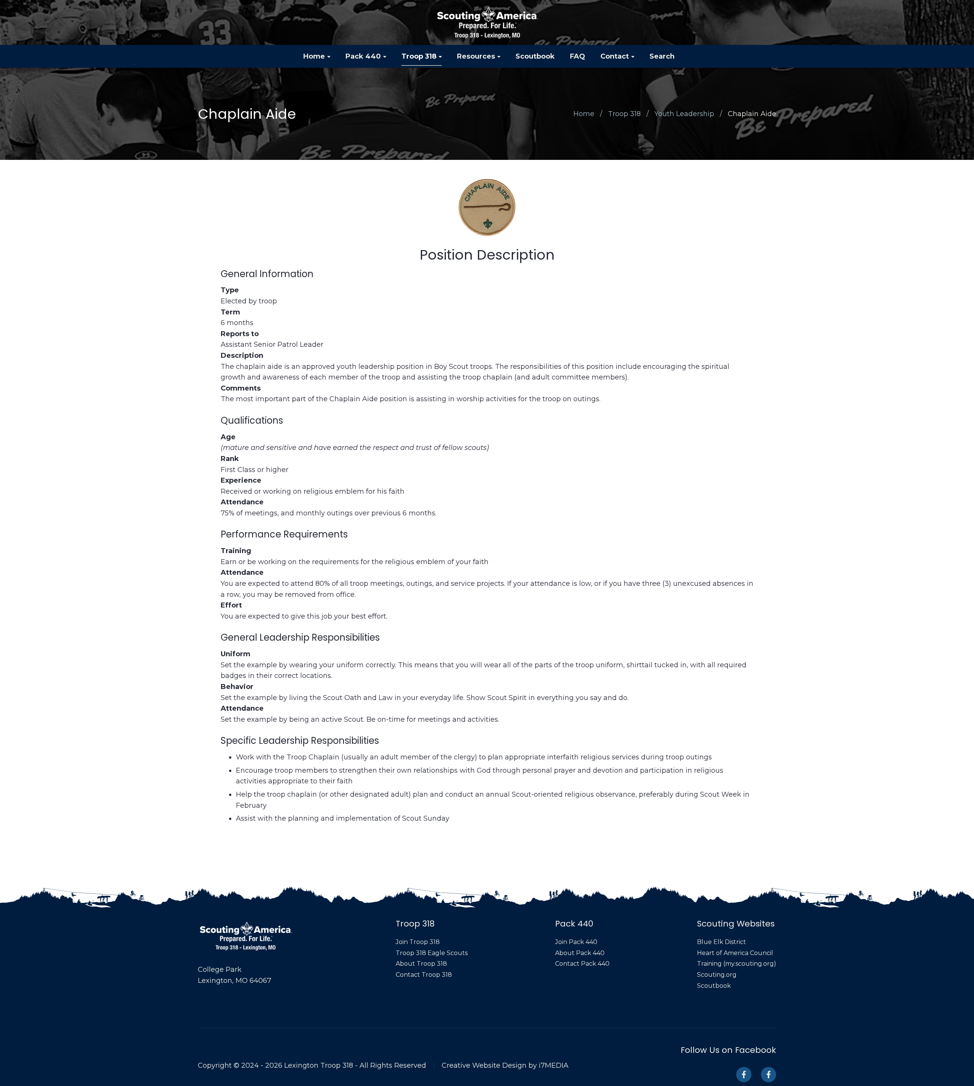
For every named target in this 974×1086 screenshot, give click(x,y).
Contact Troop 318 (424, 974)
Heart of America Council (735, 953)
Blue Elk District (721, 942)
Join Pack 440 (576, 942)
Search (662, 56)
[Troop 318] (743, 1074)
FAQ (577, 56)
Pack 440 (363, 56)
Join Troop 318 (418, 942)
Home (314, 56)
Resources (476, 56)
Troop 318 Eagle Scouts (432, 953)
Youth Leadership (684, 114)
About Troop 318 (421, 963)
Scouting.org (717, 974)
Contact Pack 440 (582, 963)
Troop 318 (418, 56)
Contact (614, 56)
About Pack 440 (580, 953)
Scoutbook (535, 56)
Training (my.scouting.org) (736, 963)
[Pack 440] (768, 1074)
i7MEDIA (553, 1065)
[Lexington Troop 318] (487, 22)
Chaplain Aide (752, 114)
